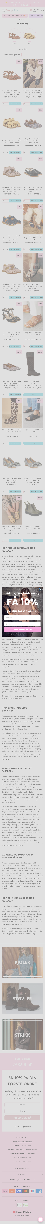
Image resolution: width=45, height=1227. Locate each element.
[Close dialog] (40, 589)
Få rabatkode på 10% (22, 629)
